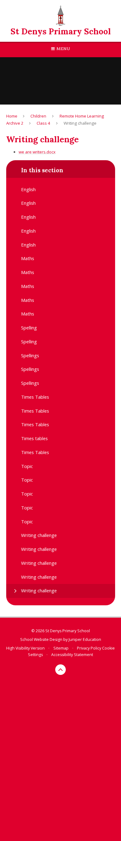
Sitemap (61, 648)
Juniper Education (85, 639)
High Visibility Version (25, 648)
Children (38, 116)
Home (11, 116)
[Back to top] (60, 669)
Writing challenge (80, 123)
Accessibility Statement (72, 654)
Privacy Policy (89, 648)
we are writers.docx (37, 152)
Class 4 (43, 123)
